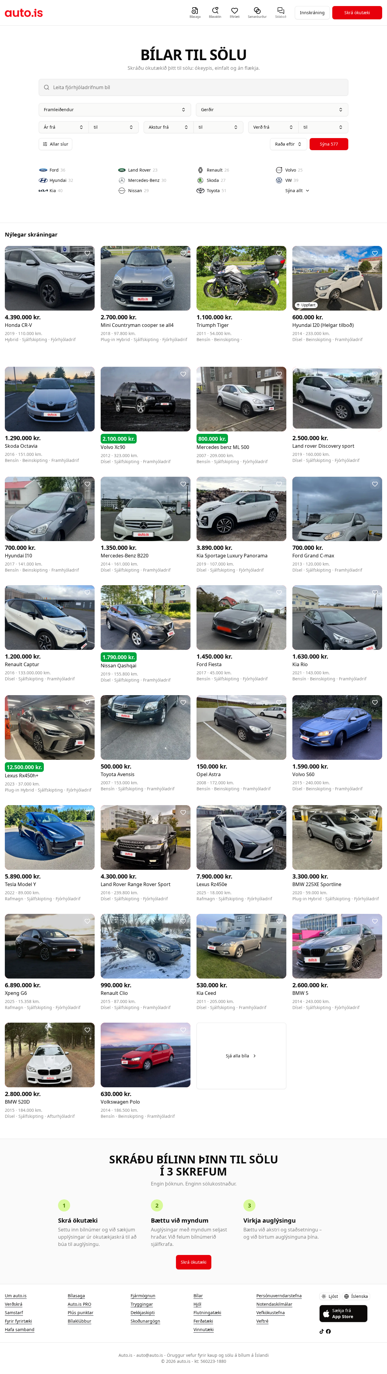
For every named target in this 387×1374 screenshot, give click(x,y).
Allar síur (59, 144)
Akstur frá (159, 127)
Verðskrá (13, 1304)
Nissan (138, 190)
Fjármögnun (143, 1295)
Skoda (216, 180)
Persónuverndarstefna (279, 1295)
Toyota (216, 190)
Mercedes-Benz (147, 180)
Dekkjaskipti (143, 1312)
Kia (56, 190)
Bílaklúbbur (79, 1321)
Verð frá (261, 127)
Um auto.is (16, 1295)
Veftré (262, 1321)
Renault (218, 170)
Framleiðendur (59, 109)
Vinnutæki (204, 1329)
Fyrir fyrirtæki (18, 1321)
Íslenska (359, 1296)
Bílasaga (76, 1295)
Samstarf (14, 1312)
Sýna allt (294, 190)
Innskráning (312, 12)
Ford (57, 170)
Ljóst (333, 1296)
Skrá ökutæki (357, 12)
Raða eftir (285, 144)
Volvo (294, 170)
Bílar (198, 1295)
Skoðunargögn (145, 1321)
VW (291, 180)
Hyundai (61, 180)
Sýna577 (329, 144)
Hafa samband (19, 1329)
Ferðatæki (203, 1321)
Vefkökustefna (270, 1312)
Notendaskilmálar (274, 1304)
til (96, 127)
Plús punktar (80, 1312)
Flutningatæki (207, 1312)
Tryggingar (142, 1304)
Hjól (197, 1304)
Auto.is (24, 12)
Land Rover (143, 170)
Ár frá (49, 127)
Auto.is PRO (79, 1304)
